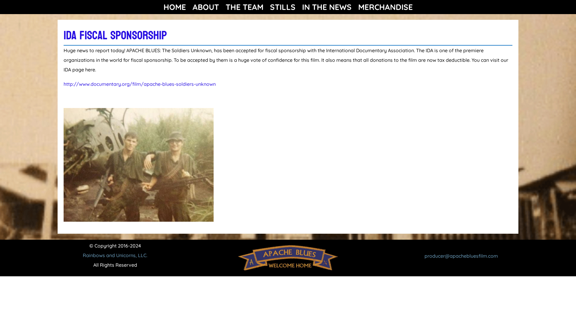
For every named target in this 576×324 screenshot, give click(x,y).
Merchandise (385, 7)
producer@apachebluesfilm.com (461, 256)
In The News (327, 7)
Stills (283, 7)
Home (175, 7)
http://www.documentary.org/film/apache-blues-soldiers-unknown (140, 84)
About (206, 7)
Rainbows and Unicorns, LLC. (115, 255)
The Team (244, 7)
